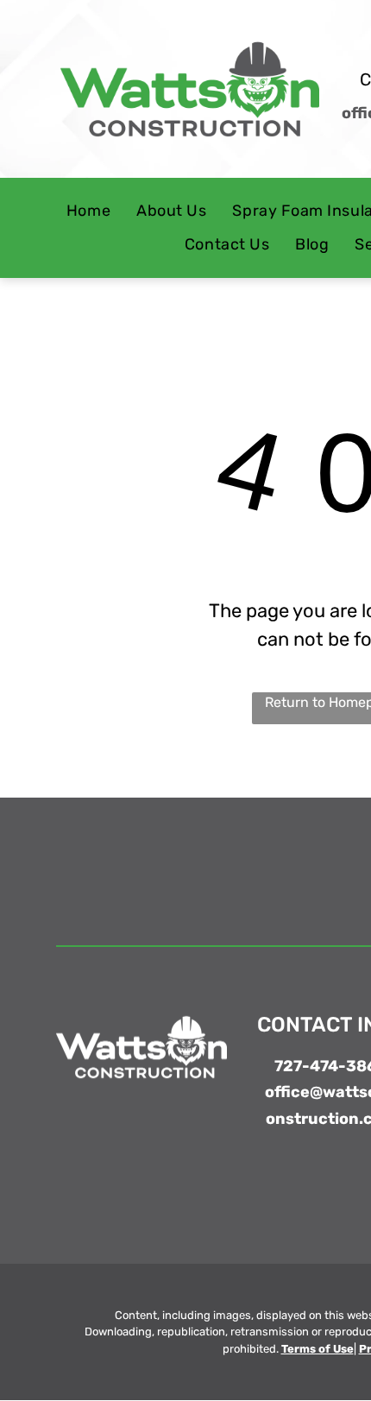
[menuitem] (88, 211)
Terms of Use (317, 1348)
